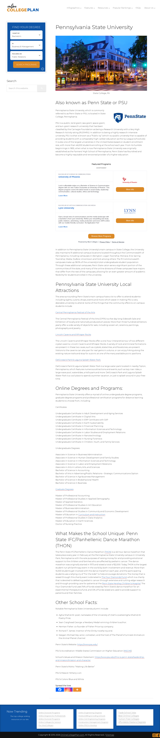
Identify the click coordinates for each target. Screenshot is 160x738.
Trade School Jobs (127, 713)
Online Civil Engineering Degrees (91, 719)
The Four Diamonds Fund (114, 577)
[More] (77, 690)
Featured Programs (101, 164)
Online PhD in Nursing (87, 725)
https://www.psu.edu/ (87, 644)
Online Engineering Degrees (90, 713)
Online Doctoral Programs (49, 713)
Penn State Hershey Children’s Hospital (121, 583)
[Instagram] (68, 690)
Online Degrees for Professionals (52, 716)
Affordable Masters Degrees (132, 722)
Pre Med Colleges (46, 725)
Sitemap (110, 735)
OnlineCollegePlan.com (72, 735)
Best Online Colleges (128, 716)
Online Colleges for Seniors (50, 722)
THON (108, 552)
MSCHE (127, 651)
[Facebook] (60, 690)
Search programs (26, 65)
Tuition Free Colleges (128, 719)
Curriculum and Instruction (91, 514)
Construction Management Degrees (93, 722)
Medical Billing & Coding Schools (91, 716)
